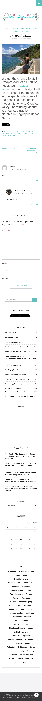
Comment (6, 231)
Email (4, 271)
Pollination (11, 647)
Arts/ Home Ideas (11, 337)
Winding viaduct (10, 135)
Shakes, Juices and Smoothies (17, 379)
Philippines (29, 639)
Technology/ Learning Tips (15, 384)
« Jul (20, 556)
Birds (26, 583)
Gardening (25, 598)
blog (4, 131)
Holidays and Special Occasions (17, 351)
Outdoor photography (21, 636)
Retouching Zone (11, 479)
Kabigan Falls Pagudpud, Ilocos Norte (33, 150)
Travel (11, 658)
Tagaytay (30, 651)
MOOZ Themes (16, 698)
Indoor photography (17, 609)
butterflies (26, 587)
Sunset (32, 647)
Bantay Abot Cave (8, 148)
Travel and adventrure (29, 133)
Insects (30, 609)
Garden (15, 598)
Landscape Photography (21, 617)
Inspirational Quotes (13, 365)
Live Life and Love (21, 131)
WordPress (35, 698)
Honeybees (28, 605)
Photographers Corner (13, 370)
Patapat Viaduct (21, 35)
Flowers (29, 594)
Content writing (17, 590)
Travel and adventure (25, 658)
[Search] (34, 300)
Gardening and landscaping (21, 602)
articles (25, 575)
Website (5, 278)
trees (16, 662)
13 (21, 540)
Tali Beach (13, 655)
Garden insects (15, 605)
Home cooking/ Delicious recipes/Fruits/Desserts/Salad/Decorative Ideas (20, 358)
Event (28, 590)
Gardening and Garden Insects (17, 347)
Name (4, 263)
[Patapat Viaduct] (21, 59)
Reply (36, 180)
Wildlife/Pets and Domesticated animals (20, 396)
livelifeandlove (27, 39)
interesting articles (15, 613)
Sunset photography (16, 651)
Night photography (21, 632)
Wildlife (24, 662)
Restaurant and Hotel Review (16, 374)
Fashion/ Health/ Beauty (14, 342)
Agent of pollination (26, 571)
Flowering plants (16, 594)
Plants (27, 643)
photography (17, 643)
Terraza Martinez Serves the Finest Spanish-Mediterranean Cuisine (21, 488)
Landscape (30, 613)
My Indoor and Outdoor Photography (21, 28)
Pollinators (22, 647)
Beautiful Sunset (14, 583)
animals (17, 575)
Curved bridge (11, 131)
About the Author (11, 333)
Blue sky (15, 587)
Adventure (12, 571)
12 (16, 540)
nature (30, 628)
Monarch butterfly (21, 624)
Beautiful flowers (21, 579)
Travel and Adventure (22, 31)
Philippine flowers (15, 639)
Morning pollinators (17, 628)
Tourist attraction (15, 133)
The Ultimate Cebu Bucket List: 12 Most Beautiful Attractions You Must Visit (20, 456)
